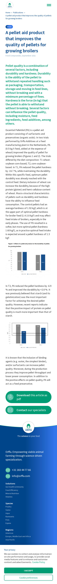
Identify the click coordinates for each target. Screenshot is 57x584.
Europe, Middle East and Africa (18, 536)
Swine (8, 510)
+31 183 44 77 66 (21, 470)
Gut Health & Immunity (15, 487)
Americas (9, 533)
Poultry (8, 506)
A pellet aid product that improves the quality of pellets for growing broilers (28, 17)
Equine (8, 523)
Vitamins (9, 496)
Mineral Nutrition (12, 493)
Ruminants (10, 516)
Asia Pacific (10, 539)
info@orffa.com (21, 476)
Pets (7, 520)
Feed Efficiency (12, 490)
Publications (18, 12)
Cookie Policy (38, 562)
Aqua (8, 513)
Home (8, 12)
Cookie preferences (28, 577)
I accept (28, 570)
